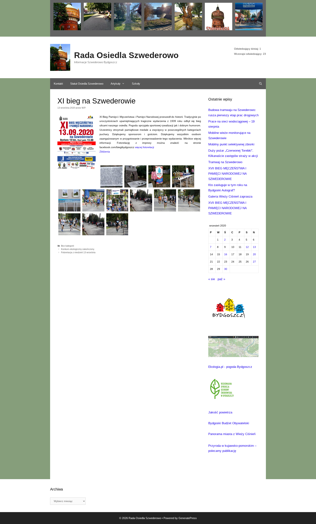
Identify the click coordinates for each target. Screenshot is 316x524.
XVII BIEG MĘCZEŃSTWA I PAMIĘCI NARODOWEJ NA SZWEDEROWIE (227, 174)
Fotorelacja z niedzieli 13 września (78, 252)
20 (254, 254)
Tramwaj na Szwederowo (225, 162)
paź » (221, 279)
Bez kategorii (67, 246)
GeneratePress (187, 518)
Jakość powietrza (220, 412)
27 (254, 261)
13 (254, 247)
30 (225, 269)
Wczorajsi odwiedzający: (248, 53)
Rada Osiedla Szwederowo (126, 55)
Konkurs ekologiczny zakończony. (78, 249)
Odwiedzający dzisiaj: (246, 48)
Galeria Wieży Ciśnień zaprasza (230, 196)
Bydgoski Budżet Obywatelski (228, 423)
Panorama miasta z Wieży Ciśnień (231, 434)
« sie (211, 279)
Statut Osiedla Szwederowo (86, 83)
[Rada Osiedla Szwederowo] (60, 57)
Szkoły (136, 83)
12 (247, 247)
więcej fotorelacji (144, 147)
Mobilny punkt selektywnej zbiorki (231, 144)
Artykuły (116, 83)
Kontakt (58, 83)
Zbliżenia (104, 151)
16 (225, 254)
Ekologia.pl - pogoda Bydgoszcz (230, 367)
